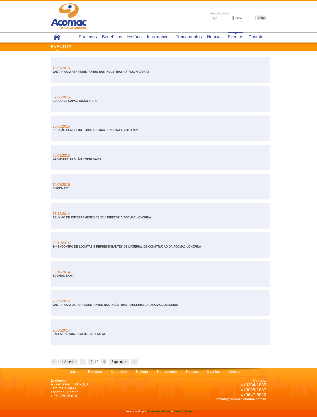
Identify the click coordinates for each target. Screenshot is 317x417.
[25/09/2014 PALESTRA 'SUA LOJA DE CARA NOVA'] (81, 341)
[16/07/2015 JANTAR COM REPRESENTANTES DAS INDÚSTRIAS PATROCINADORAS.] (104, 79)
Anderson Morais (159, 411)
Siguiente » (119, 361)
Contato (256, 36)
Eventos (235, 36)
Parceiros (88, 36)
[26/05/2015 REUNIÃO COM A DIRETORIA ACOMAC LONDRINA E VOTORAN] (97, 137)
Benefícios (112, 36)
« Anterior (68, 361)
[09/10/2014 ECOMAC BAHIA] (66, 283)
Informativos (159, 36)
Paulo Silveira (183, 411)
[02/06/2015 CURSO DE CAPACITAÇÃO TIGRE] (77, 108)
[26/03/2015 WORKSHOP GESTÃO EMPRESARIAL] (80, 167)
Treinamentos (189, 36)
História (134, 36)
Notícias (215, 36)
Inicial (74, 371)
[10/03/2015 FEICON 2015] (63, 196)
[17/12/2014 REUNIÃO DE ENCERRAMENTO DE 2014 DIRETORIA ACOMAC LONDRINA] (104, 225)
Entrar (261, 18)
